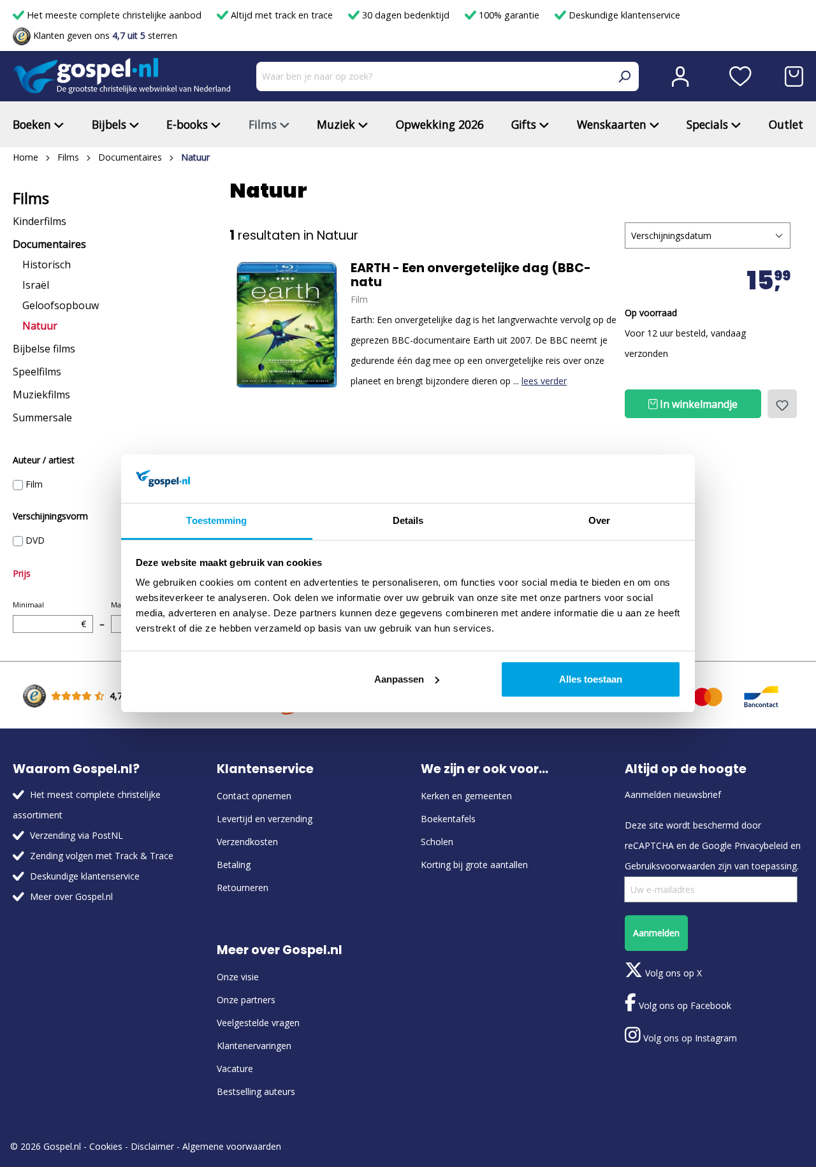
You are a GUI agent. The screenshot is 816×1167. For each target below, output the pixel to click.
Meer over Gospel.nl (71, 896)
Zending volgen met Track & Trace (101, 856)
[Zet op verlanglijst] (782, 403)
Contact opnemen (254, 796)
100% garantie (509, 15)
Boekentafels (448, 819)
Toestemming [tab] (216, 520)
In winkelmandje (697, 404)
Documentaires (49, 244)
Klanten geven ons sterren (104, 35)
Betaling (234, 865)
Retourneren (242, 887)
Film (34, 484)
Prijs (22, 573)
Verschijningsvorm (50, 516)
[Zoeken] (624, 76)
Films (31, 198)
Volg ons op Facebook (683, 1005)
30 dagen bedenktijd (406, 15)
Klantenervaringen (254, 1046)
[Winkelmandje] (794, 76)
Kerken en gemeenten (466, 796)
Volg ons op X (672, 973)
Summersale (42, 417)
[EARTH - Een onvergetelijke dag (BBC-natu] (286, 325)
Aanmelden (656, 933)
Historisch (46, 264)
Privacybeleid (761, 845)
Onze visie (238, 977)
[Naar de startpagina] (122, 76)
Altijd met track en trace (281, 15)
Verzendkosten (247, 842)
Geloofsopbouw (60, 305)
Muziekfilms (41, 395)
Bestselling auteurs (256, 1091)
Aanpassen (399, 679)
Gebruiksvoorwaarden (670, 866)
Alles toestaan (590, 679)
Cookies (105, 1146)
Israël (35, 285)
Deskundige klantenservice (623, 15)
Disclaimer (152, 1146)
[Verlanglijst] (740, 76)
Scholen (437, 842)
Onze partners (246, 1000)
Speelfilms (37, 372)
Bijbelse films (44, 349)
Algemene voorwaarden (231, 1146)
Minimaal (49, 615)
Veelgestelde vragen (258, 1023)
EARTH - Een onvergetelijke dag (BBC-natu (471, 275)
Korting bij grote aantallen (474, 865)
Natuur (39, 326)
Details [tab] (408, 520)
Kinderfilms (39, 221)
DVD (35, 540)
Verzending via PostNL (76, 835)
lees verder (544, 381)
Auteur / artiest (44, 460)
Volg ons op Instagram (689, 1038)
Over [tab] (599, 520)
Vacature (235, 1068)
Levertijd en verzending (264, 819)
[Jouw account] (680, 76)
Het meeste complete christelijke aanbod (114, 15)
